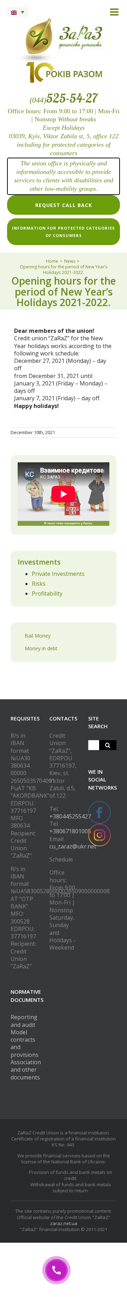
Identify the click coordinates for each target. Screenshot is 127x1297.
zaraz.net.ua (63, 1223)
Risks (39, 583)
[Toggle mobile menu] (115, 12)
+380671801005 (70, 831)
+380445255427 (70, 816)
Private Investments (58, 574)
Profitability (47, 593)
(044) (63, 100)
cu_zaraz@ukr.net (72, 846)
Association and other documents (26, 1069)
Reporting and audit (24, 1020)
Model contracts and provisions (24, 1043)
